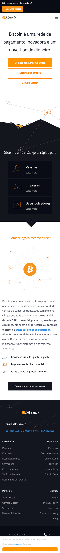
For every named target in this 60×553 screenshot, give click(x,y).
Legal (55, 497)
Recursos (53, 448)
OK (30, 549)
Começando (8, 464)
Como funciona (10, 469)
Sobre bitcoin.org (49, 513)
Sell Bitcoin (8, 508)
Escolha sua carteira (30, 73)
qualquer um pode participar (33, 330)
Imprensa (53, 508)
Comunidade (51, 458)
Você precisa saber (11, 474)
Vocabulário (52, 469)
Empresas (7, 453)
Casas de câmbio (49, 453)
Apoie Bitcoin (9, 497)
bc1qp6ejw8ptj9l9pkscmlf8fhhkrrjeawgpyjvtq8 (30, 430)
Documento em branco (14, 479)
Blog (55, 518)
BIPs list (53, 464)
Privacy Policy (50, 503)
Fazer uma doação (12, 8)
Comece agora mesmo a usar (30, 63)
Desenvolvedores (11, 458)
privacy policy (16, 544)
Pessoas (6, 448)
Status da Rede (19, 534)
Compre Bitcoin (30, 83)
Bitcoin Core (51, 474)
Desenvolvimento (11, 513)
